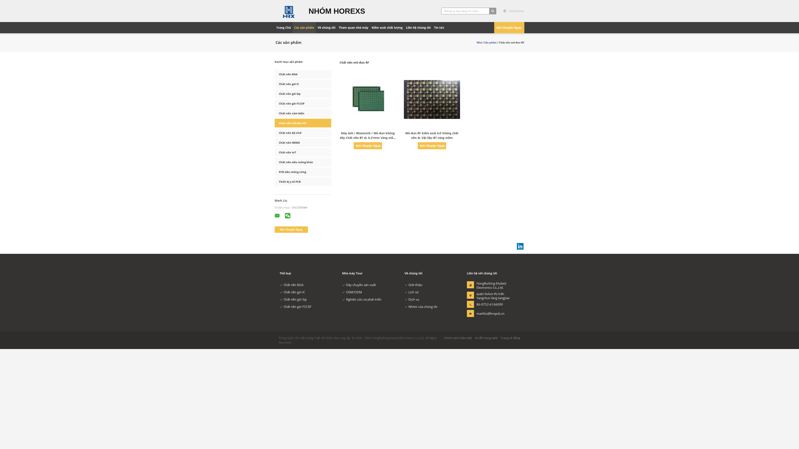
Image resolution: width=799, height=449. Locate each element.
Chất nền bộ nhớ (290, 133)
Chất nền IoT (287, 152)
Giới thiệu (415, 285)
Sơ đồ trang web (486, 338)
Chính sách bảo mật (458, 338)
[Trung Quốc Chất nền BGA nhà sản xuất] (289, 11)
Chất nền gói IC (289, 84)
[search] (492, 11)
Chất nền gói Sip (289, 94)
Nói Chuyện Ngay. (509, 28)
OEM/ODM (354, 292)
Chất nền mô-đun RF (292, 123)
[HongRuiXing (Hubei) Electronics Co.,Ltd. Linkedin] (520, 246)
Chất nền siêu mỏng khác (296, 162)
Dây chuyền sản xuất (361, 285)
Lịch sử (413, 292)
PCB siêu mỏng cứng (292, 172)
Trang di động (510, 338)
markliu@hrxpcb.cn (489, 313)
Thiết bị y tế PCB (290, 182)
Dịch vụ (413, 299)
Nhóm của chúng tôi (422, 307)
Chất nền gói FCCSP (291, 103)
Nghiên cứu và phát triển (363, 299)
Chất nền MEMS (289, 142)
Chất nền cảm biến (291, 113)
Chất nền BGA (288, 74)
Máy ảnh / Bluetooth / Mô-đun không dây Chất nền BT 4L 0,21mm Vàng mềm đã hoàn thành (368, 137)
